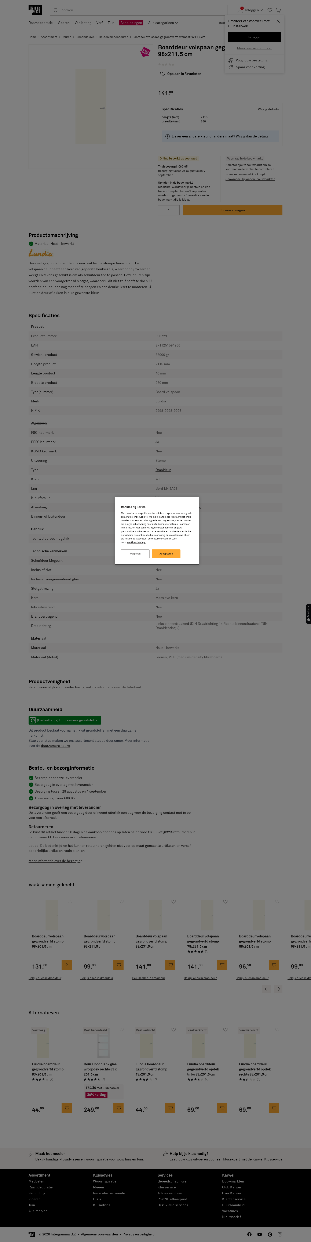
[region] (157, 531)
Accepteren (166, 554)
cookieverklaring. (136, 542)
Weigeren (135, 554)
